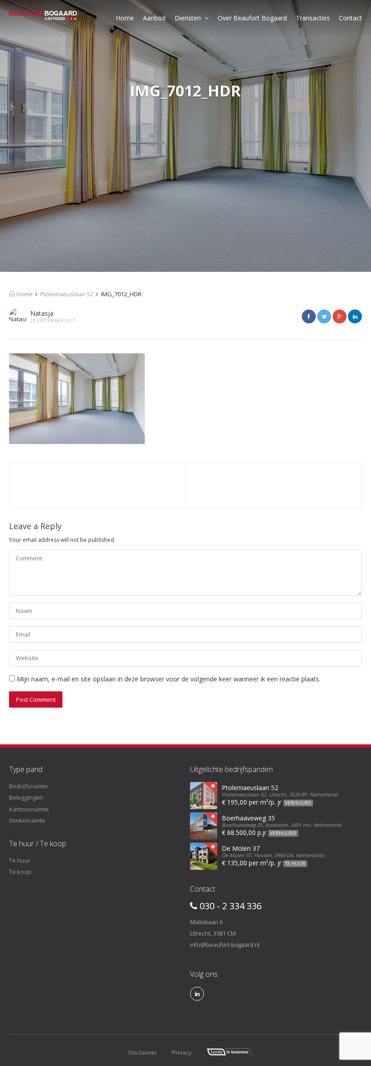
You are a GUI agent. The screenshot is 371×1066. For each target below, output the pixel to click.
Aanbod (154, 18)
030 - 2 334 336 (229, 906)
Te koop (20, 872)
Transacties (313, 18)
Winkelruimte (27, 820)
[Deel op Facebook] (309, 316)
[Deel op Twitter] (324, 316)
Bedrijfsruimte (28, 786)
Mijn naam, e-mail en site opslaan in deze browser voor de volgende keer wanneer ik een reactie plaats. (168, 679)
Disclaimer (142, 1052)
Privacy (182, 1052)
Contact (350, 18)
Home (125, 18)
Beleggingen (26, 797)
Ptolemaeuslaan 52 (66, 294)
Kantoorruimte (29, 809)
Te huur (19, 860)
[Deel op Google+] (340, 316)
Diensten (188, 18)
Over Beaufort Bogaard (252, 18)
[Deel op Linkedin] (355, 316)
